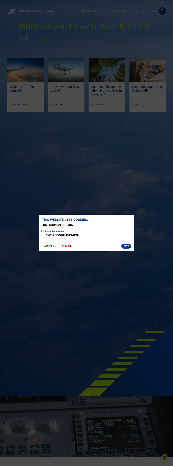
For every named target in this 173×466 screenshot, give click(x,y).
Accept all (50, 246)
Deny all (66, 246)
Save (126, 246)
